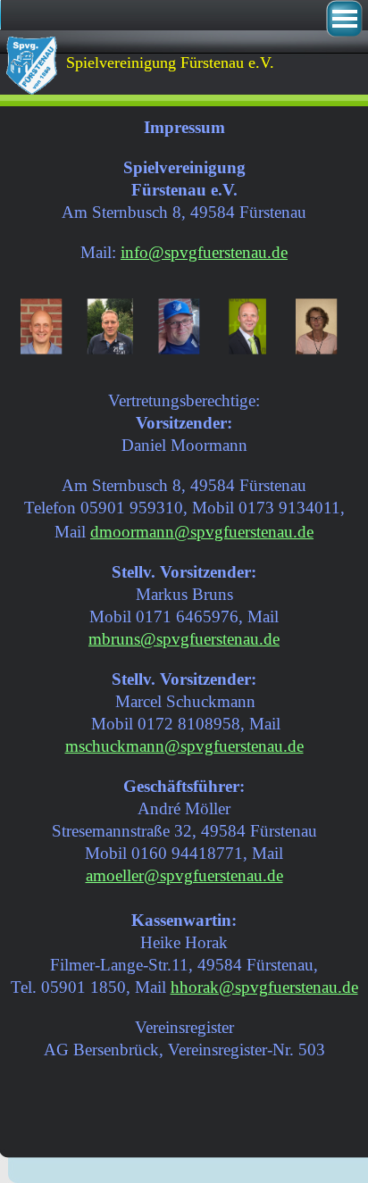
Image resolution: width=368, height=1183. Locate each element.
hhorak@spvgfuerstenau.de (264, 987)
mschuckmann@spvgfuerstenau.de (184, 746)
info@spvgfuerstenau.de (204, 252)
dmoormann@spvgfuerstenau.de (202, 531)
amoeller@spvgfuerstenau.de (184, 875)
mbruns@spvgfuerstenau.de (184, 638)
